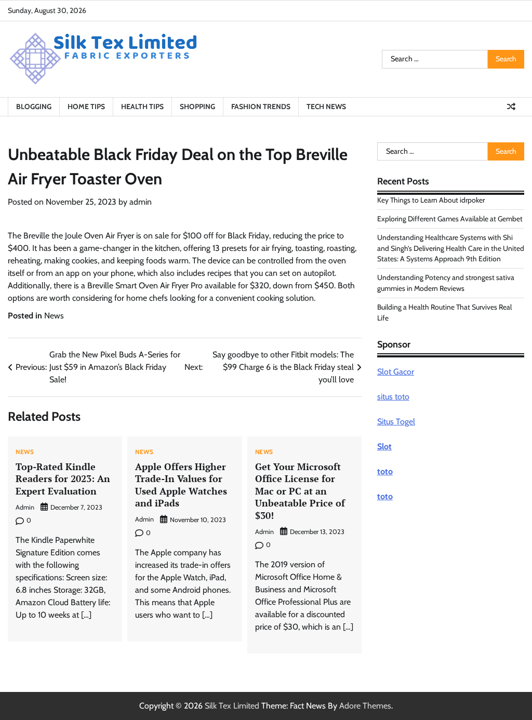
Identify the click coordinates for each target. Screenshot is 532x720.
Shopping (197, 106)
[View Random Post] (511, 106)
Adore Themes (365, 706)
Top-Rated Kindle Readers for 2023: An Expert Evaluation (63, 478)
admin (140, 202)
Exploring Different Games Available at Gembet (450, 219)
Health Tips (142, 106)
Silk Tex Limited (232, 706)
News (54, 316)
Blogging (33, 106)
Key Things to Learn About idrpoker (431, 200)
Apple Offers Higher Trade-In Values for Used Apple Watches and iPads (181, 484)
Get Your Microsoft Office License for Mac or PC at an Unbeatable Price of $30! (300, 491)
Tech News (326, 106)
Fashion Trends (260, 106)
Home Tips (86, 106)
